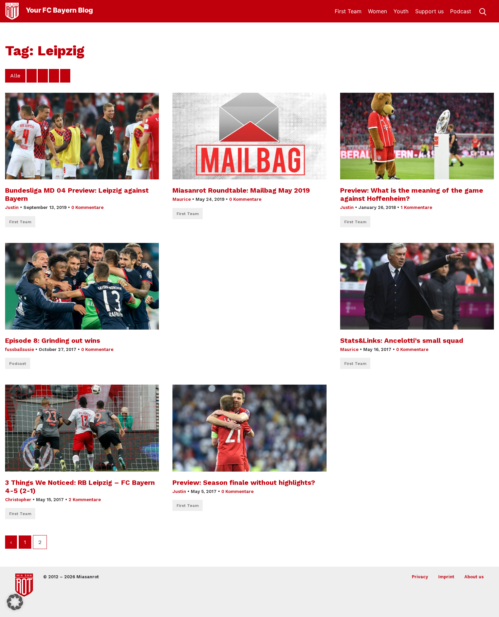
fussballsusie (19, 349)
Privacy (420, 576)
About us (474, 576)
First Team (348, 11)
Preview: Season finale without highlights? (243, 482)
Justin (12, 207)
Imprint (446, 576)
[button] (15, 602)
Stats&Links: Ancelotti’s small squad (401, 340)
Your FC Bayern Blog (59, 10)
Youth (400, 11)
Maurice (181, 199)
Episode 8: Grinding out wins (52, 340)
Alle (15, 75)
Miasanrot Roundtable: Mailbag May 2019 (241, 190)
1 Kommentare (416, 207)
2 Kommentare (85, 499)
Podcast (460, 11)
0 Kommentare (87, 207)
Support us (429, 11)
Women (377, 11)
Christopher (18, 499)
